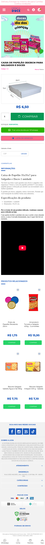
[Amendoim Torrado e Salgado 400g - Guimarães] (33, 317)
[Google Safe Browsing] (21, 519)
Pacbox (42, 69)
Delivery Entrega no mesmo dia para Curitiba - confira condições (22, 3)
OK (24, 153)
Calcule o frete (6, 148)
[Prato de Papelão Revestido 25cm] (11, 317)
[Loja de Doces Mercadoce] (16, 9)
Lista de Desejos (24, 138)
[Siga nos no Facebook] (12, 431)
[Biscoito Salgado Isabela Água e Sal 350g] (11, 381)
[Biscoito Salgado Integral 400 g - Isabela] (33, 381)
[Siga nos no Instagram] (19, 431)
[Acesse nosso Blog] (26, 431)
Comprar (30, 116)
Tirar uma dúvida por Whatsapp (25, 130)
